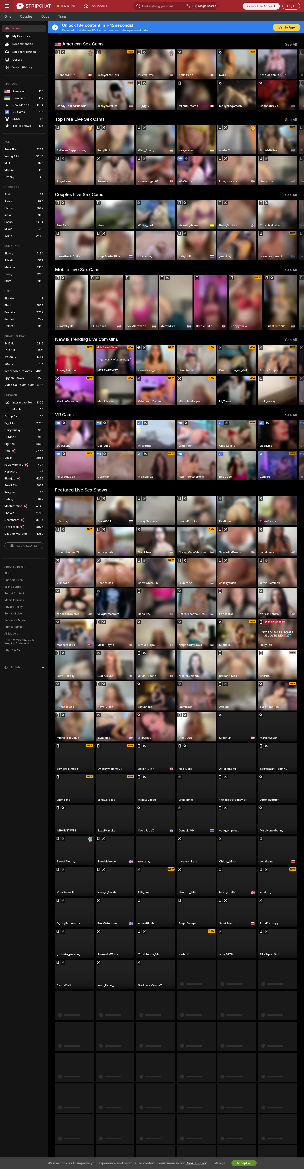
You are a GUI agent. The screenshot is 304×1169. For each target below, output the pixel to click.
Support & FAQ (13, 580)
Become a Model (15, 620)
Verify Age (286, 27)
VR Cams (64, 414)
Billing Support (13, 586)
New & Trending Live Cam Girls (86, 339)
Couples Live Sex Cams (79, 194)
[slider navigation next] (293, 79)
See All (291, 44)
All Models (11, 633)
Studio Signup (13, 627)
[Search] (188, 6)
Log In (291, 6)
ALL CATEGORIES (27, 545)
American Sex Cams (82, 44)
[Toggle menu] (7, 6)
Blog (7, 573)
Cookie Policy (196, 1163)
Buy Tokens (12, 650)
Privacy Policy (13, 606)
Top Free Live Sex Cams (80, 119)
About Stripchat (14, 566)
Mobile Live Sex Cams (78, 269)
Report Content (14, 593)
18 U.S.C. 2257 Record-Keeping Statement (19, 642)
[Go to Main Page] (33, 6)
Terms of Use (13, 613)
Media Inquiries (14, 600)
